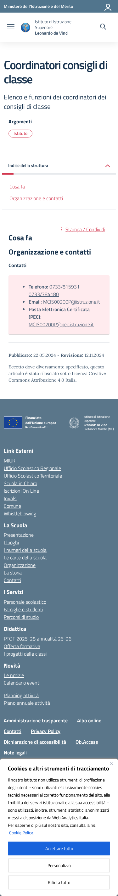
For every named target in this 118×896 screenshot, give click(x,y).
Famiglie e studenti (23, 609)
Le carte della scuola (25, 557)
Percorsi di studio (21, 617)
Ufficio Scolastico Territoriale (33, 475)
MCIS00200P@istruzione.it (71, 301)
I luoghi (11, 542)
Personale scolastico (25, 602)
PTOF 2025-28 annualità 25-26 (37, 638)
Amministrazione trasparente (36, 720)
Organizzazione (20, 565)
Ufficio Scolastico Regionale (32, 468)
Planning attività (21, 695)
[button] (59, 166)
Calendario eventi (22, 682)
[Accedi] (108, 6)
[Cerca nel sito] (103, 27)
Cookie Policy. (21, 832)
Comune (12, 506)
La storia (13, 572)
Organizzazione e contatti (36, 198)
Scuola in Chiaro (20, 483)
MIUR (9, 460)
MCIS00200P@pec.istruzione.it (61, 324)
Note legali (15, 752)
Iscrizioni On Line (21, 491)
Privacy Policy (45, 731)
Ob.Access (87, 742)
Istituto (20, 133)
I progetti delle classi (25, 654)
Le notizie (14, 675)
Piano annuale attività (27, 703)
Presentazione (19, 535)
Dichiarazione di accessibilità (35, 742)
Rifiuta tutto (59, 882)
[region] (59, 827)
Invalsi (10, 498)
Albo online (89, 720)
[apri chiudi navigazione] (10, 27)
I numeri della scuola (25, 550)
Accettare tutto (59, 848)
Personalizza (59, 865)
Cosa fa (17, 186)
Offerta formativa (22, 646)
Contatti (12, 580)
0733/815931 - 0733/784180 (56, 290)
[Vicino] (111, 763)
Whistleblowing (20, 513)
